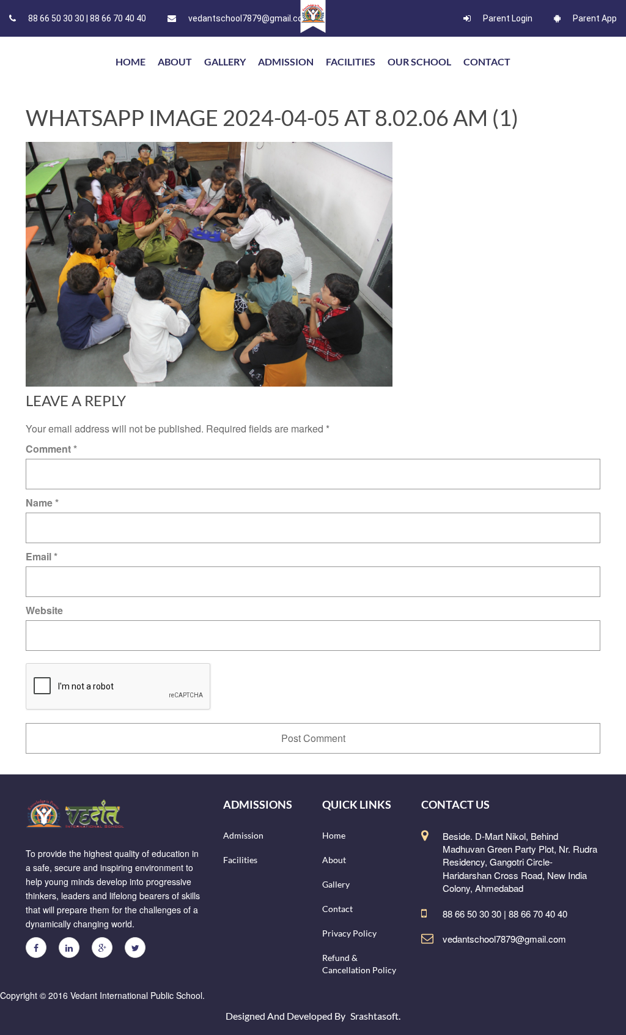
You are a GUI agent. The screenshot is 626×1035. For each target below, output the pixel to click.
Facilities (350, 61)
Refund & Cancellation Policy (359, 963)
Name (42, 502)
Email (41, 556)
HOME (130, 61)
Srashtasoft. (375, 1016)
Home (333, 835)
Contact (486, 61)
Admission (286, 61)
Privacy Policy (349, 933)
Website (44, 610)
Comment (51, 449)
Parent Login (507, 18)
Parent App (595, 18)
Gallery (225, 61)
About (175, 61)
